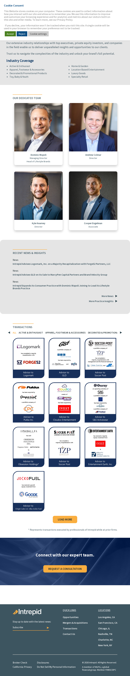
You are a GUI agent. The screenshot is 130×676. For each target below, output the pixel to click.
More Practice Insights (101, 301)
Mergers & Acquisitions (75, 622)
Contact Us (69, 634)
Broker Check (20, 662)
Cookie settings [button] (38, 33)
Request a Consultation (65, 569)
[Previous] (10, 333)
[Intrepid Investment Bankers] (38, 614)
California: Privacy (22, 666)
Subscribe (18, 627)
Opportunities (70, 617)
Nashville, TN (105, 634)
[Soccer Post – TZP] (64, 466)
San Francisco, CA (107, 622)
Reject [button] (22, 33)
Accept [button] (10, 33)
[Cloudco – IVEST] (64, 421)
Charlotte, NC (105, 639)
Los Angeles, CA (106, 617)
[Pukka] (28, 421)
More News (107, 296)
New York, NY (105, 645)
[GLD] (64, 377)
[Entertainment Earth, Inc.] (100, 466)
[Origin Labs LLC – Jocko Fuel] (28, 510)
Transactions (70, 628)
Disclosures (43, 662)
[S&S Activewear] (100, 421)
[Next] (120, 333)
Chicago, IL (104, 628)
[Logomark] (28, 377)
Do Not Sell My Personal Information (56, 666)
